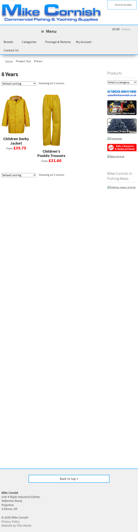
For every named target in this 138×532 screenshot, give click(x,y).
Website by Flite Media (16, 525)
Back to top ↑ (69, 479)
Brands (8, 42)
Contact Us (11, 50)
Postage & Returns (58, 42)
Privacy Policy (10, 521)
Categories (29, 42)
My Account (83, 42)
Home (9, 61)
